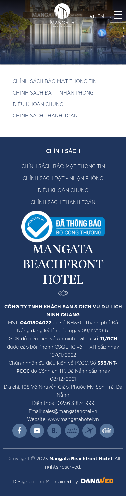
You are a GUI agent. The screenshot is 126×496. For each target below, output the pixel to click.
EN (100, 16)
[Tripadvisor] (107, 431)
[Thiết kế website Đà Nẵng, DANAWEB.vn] (96, 482)
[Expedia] (89, 431)
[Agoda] (72, 431)
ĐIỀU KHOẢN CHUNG (38, 104)
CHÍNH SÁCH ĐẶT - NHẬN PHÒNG (53, 93)
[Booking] (54, 431)
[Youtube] (37, 431)
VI (91, 16)
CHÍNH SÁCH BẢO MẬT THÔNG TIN (55, 81)
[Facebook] (19, 431)
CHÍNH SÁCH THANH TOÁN (45, 116)
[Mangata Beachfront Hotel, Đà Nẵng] (62, 15)
